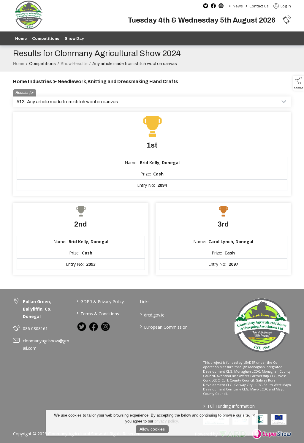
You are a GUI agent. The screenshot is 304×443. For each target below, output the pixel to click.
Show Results (74, 63)
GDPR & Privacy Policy (100, 301)
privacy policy (166, 421)
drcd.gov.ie (152, 314)
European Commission (163, 326)
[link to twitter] (81, 326)
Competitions (45, 38)
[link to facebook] (93, 326)
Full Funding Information (229, 406)
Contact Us (259, 6)
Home (21, 38)
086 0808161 (35, 328)
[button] (287, 19)
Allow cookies (152, 429)
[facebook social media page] (213, 5)
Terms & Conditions (98, 313)
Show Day (74, 38)
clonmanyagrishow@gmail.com (46, 344)
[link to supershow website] (271, 434)
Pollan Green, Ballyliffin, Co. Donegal (37, 309)
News (238, 6)
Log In (285, 6)
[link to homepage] (28, 15)
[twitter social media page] (205, 5)
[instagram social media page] (221, 5)
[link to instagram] (105, 326)
